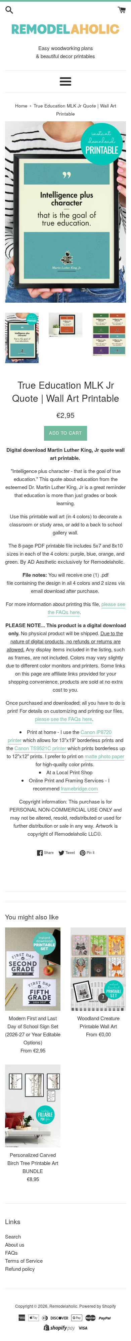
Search (13, 1236)
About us (15, 1244)
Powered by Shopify (97, 1306)
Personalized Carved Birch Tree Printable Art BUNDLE (32, 1162)
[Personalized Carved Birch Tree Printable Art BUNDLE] (32, 1106)
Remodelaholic (63, 1306)
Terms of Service (24, 1260)
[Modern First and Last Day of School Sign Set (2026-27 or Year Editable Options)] (32, 969)
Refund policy (20, 1268)
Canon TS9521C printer (40, 747)
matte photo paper (104, 756)
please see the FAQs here (63, 718)
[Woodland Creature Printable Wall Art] (98, 969)
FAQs (11, 1252)
